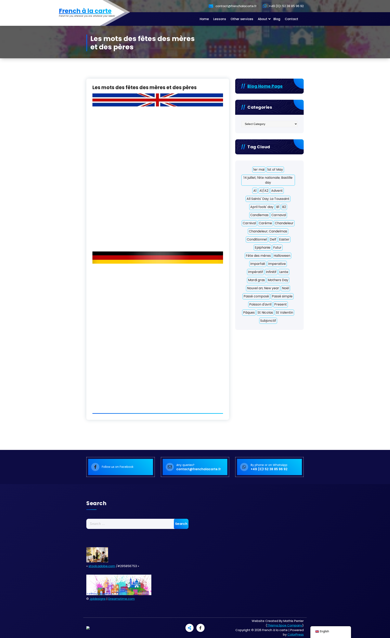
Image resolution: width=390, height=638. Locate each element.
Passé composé (256, 296)
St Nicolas (265, 312)
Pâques (249, 312)
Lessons (219, 19)
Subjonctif (268, 320)
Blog (276, 19)
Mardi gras (256, 280)
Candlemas (259, 215)
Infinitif (271, 272)
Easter (284, 239)
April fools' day (261, 207)
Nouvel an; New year (263, 288)
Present (280, 304)
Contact (291, 19)
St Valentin (284, 312)
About (262, 19)
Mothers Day (278, 280)
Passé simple (282, 296)
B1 (277, 207)
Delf (273, 239)
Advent (277, 190)
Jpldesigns (98, 599)
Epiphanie (262, 247)
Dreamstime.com (121, 599)
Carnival (249, 223)
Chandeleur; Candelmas (268, 231)
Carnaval (278, 215)
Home (204, 19)
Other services (242, 19)
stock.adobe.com (102, 566)
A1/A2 (263, 190)
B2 (284, 207)
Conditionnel (257, 239)
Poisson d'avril (260, 304)
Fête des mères (258, 255)
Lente (283, 272)
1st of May (275, 169)
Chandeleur (284, 223)
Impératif (255, 272)
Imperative (277, 263)
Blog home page (265, 86)
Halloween (282, 255)
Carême (265, 223)
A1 (255, 190)
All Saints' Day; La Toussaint (268, 198)
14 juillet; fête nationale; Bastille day (268, 180)
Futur (277, 247)
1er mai (258, 169)
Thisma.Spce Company (284, 625)
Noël (285, 288)
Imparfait (257, 263)
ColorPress (295, 634)
